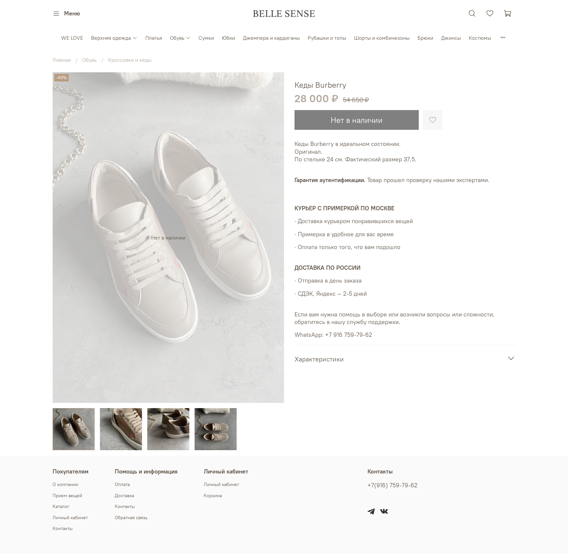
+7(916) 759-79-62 (392, 485)
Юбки (228, 38)
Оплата (122, 484)
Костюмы (480, 38)
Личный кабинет (70, 517)
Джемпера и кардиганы (271, 38)
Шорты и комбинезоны (382, 38)
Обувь (177, 38)
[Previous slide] (63, 237)
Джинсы (451, 38)
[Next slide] (273, 237)
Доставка (124, 495)
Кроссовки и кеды (130, 60)
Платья (153, 38)
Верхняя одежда (111, 38)
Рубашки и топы (327, 38)
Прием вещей (67, 495)
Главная (62, 60)
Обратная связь (131, 517)
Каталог (61, 506)
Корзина (213, 495)
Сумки (206, 38)
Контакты (63, 528)
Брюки (425, 38)
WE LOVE (72, 38)
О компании (65, 484)
